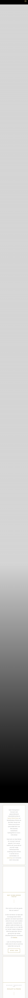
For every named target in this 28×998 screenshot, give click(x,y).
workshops (10, 858)
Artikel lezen (14, 950)
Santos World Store (12, 818)
